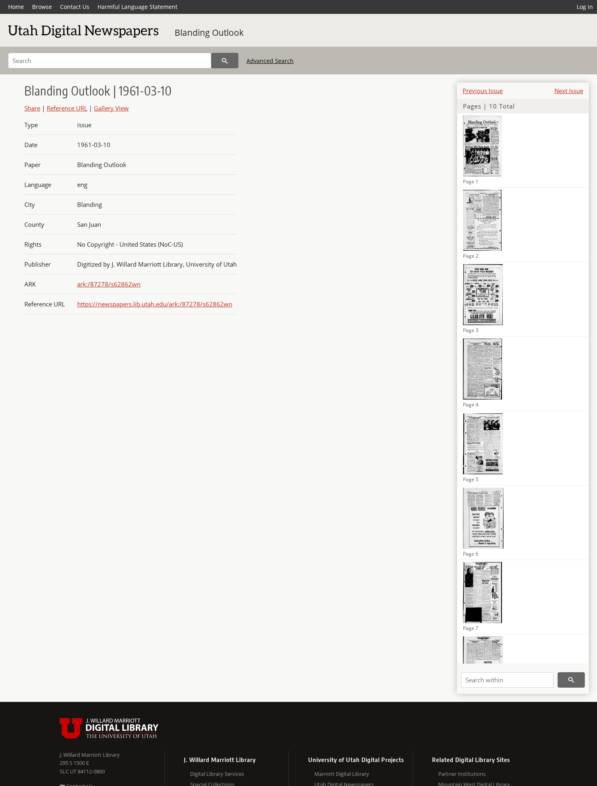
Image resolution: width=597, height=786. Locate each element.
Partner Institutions (462, 773)
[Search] (224, 60)
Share (32, 108)
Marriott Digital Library (341, 773)
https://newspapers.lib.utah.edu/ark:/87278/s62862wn (154, 304)
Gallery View (111, 108)
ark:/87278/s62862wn (109, 284)
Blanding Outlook (209, 32)
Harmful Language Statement (137, 7)
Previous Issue (483, 91)
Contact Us (74, 7)
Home (16, 7)
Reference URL (67, 108)
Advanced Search (270, 61)
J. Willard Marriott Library (90, 754)
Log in (585, 7)
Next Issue (568, 91)
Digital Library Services (217, 773)
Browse (42, 7)
